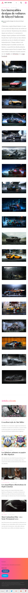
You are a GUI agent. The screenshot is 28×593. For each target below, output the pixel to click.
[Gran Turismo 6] (14, 377)
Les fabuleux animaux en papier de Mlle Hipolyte (14, 453)
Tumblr (8, 54)
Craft (3, 450)
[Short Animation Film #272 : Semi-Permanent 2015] (14, 506)
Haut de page (23, 588)
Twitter (5, 575)
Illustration (5, 7)
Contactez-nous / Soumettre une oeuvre (11, 564)
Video (5, 514)
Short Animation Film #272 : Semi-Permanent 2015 (12, 518)
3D (2, 514)
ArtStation (16, 54)
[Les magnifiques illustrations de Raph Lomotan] (14, 474)
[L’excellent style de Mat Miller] (14, 411)
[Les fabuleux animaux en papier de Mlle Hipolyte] (14, 441)
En (16, 2)
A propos (4, 561)
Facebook (5, 571)
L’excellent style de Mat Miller (13, 422)
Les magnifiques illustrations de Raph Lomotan (14, 486)
